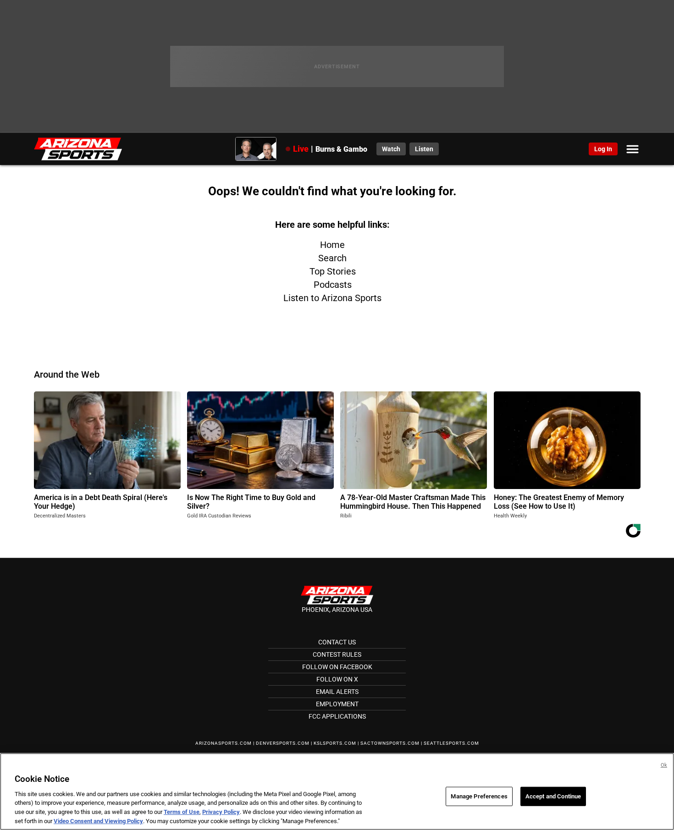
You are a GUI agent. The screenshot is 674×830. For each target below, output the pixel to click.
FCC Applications (337, 716)
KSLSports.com (335, 743)
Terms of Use (181, 811)
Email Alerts (337, 691)
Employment (337, 704)
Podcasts (333, 284)
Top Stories (332, 271)
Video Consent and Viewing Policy (98, 820)
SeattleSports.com (451, 743)
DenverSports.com (282, 743)
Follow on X (337, 679)
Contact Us (337, 642)
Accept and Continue (553, 796)
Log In (603, 149)
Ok (664, 765)
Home (332, 244)
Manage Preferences (479, 796)
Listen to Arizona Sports (332, 297)
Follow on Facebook (337, 667)
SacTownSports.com (390, 743)
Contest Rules (337, 654)
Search (332, 258)
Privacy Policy (221, 811)
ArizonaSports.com (223, 743)
